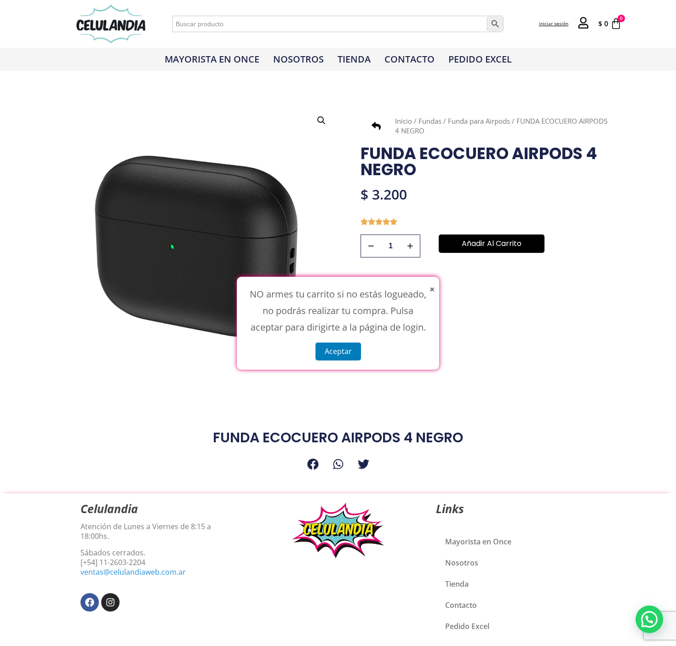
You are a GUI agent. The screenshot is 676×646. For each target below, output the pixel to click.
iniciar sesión (553, 23)
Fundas (429, 121)
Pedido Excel (480, 59)
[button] (322, 120)
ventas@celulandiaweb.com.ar (133, 572)
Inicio (403, 121)
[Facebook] (89, 602)
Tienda (354, 59)
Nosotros (298, 59)
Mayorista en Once (212, 59)
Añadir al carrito (491, 243)
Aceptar (338, 351)
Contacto (409, 59)
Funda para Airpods (479, 121)
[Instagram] (110, 602)
